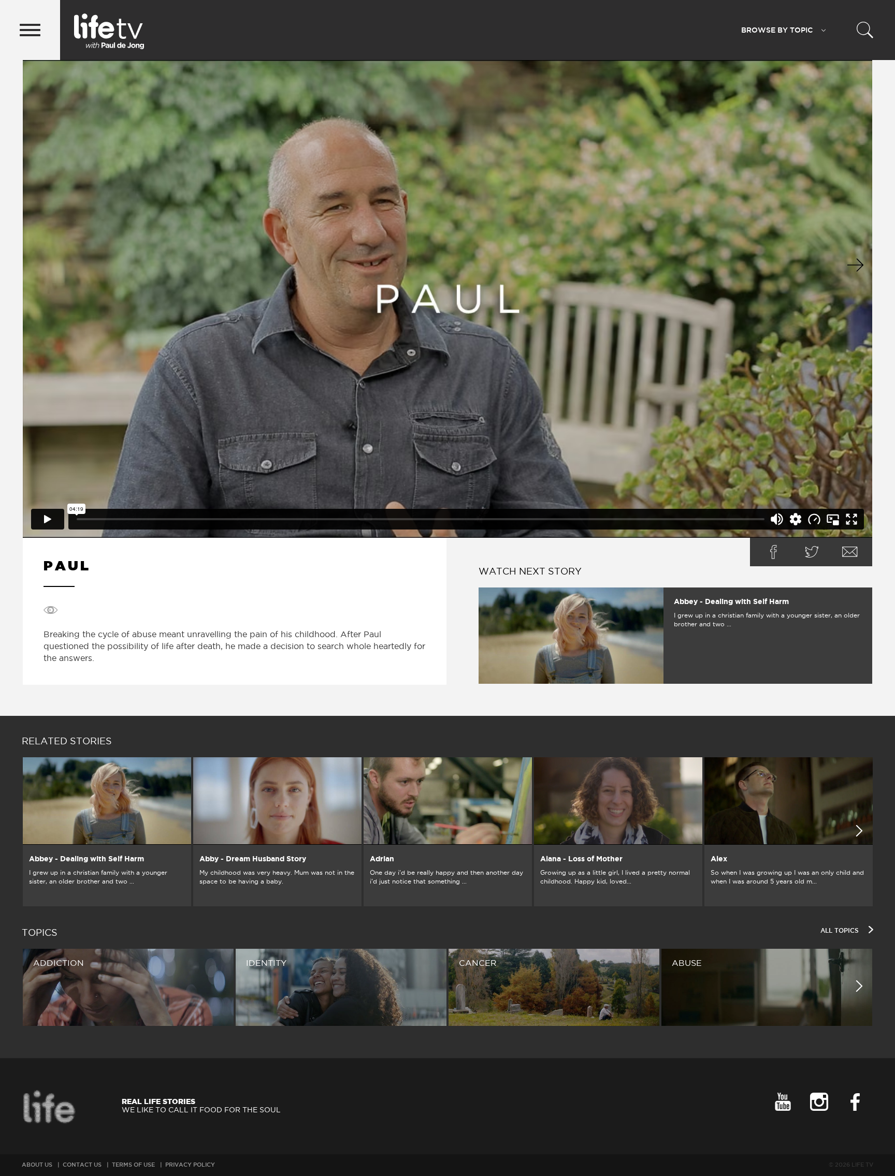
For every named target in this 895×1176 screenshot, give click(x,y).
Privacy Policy (190, 1165)
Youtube (782, 1102)
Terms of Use (133, 1165)
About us (37, 1165)
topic (777, 30)
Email (850, 552)
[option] (107, 831)
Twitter (811, 552)
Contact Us (82, 1165)
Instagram (819, 1102)
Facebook (773, 552)
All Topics (840, 930)
